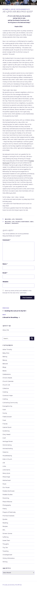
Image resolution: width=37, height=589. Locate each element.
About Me (6, 330)
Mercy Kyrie (6, 473)
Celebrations (7, 374)
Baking (5, 356)
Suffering (5, 537)
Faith (4, 409)
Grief (4, 438)
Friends (5, 424)
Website (5, 281)
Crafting (5, 399)
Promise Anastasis (8, 516)
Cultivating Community (10, 402)
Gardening (6, 431)
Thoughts (18, 219)
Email (5, 273)
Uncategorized (7, 554)
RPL (4, 530)
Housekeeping (7, 455)
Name (5, 264)
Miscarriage (6, 477)
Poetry (5, 508)
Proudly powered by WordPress (12, 585)
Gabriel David (7, 427)
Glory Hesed (6, 434)
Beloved (8, 219)
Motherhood (6, 480)
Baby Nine (6, 353)
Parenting (6, 498)
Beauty (5, 360)
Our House (6, 487)
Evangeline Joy (7, 406)
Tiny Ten (5, 547)
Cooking (5, 392)
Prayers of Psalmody (9, 512)
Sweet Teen (6, 540)
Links (4, 466)
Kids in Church (7, 459)
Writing (5, 562)
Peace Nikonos (7, 501)
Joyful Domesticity (16, 2)
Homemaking (7, 445)
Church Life (6, 385)
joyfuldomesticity (23, 9)
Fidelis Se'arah (7, 416)
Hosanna (5, 452)
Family (5, 413)
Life (13, 219)
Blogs (4, 367)
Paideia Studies (7, 494)
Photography (7, 505)
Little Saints (6, 470)
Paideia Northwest (22, 221)
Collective (6, 388)
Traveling (5, 551)
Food (4, 420)
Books (4, 371)
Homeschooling (8, 448)
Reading (5, 523)
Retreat (8, 223)
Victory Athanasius (8, 558)
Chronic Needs (7, 378)
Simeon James (7, 533)
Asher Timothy (7, 349)
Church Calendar (8, 381)
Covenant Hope (8, 395)
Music (4, 484)
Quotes (5, 519)
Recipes (5, 526)
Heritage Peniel (8, 441)
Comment (6, 240)
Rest (32, 221)
